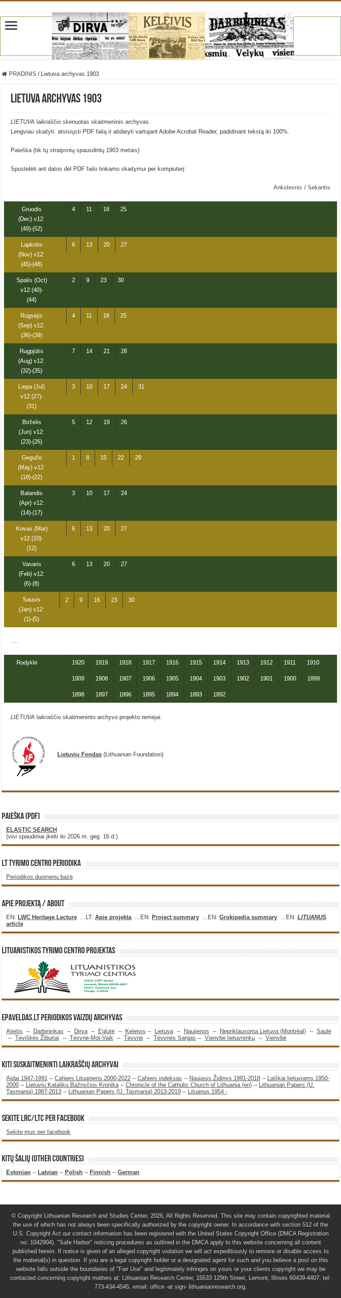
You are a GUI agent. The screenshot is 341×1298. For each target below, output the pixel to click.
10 (89, 386)
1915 (196, 662)
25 (123, 209)
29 (138, 457)
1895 (149, 694)
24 (124, 386)
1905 (172, 678)
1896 (125, 694)
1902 (243, 678)
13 (89, 244)
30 (121, 280)
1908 (101, 678)
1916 (172, 662)
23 (103, 280)
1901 (266, 678)
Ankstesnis (289, 187)
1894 (172, 694)
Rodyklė (26, 662)
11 (89, 209)
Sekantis (319, 187)
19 (106, 422)
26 (124, 422)
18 (106, 209)
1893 (196, 694)
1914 (219, 662)
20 (106, 244)
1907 (125, 678)
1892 (219, 694)
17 (106, 386)
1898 (78, 694)
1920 (78, 662)
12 (89, 422)
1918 (125, 662)
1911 (290, 662)
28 (124, 351)
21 (106, 351)
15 (103, 457)
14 (89, 351)
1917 (149, 662)
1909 (78, 678)
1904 (196, 678)
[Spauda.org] (170, 34)
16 (97, 600)
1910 (313, 662)
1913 (243, 662)
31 (141, 386)
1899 (313, 678)
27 (124, 244)
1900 (290, 678)
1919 (101, 662)
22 (121, 457)
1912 (266, 662)
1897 (101, 694)
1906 (149, 678)
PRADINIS (21, 74)
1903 (219, 678)
